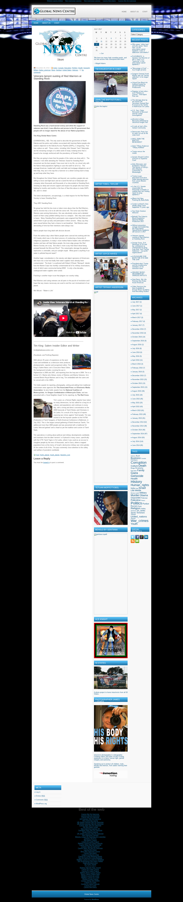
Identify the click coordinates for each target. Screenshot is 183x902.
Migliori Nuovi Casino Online (90, 873)
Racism (134, 506)
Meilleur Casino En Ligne (90, 876)
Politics (136, 503)
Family (140, 470)
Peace (143, 500)
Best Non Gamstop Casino (90, 851)
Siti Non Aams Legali (90, 827)
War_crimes (140, 521)
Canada (61, 68)
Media (138, 490)
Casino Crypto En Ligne (90, 855)
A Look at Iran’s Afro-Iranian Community (139, 127)
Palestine (136, 500)
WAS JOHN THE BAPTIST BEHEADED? (138, 140)
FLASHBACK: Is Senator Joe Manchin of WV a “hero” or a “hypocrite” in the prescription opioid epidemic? (140, 60)
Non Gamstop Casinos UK (90, 829)
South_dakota (55, 455)
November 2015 (138, 379)
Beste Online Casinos (90, 832)
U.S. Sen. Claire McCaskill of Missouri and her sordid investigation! (140, 112)
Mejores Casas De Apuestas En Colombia (90, 837)
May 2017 (135, 310)
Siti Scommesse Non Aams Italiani (90, 861)
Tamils (133, 513)
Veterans (75, 70)
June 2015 (136, 399)
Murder (135, 495)
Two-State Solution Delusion (139, 212)
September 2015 (138, 387)
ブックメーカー (90, 866)
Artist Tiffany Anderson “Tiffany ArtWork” (140, 147)
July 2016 (135, 348)
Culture (134, 466)
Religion (135, 508)
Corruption (139, 462)
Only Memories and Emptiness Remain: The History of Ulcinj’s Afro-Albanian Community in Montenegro (140, 168)
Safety (143, 509)
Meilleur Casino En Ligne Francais (90, 843)
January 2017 (137, 325)
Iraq (137, 488)
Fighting (74, 68)
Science (133, 511)
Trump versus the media (138, 152)
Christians (134, 460)
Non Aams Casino (90, 840)
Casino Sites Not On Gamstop (90, 825)
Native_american (45, 70)
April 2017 (135, 314)
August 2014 (136, 437)
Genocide (137, 476)
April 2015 (135, 406)
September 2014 (138, 434)
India (133, 488)
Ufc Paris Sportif (90, 864)
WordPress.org (41, 804)
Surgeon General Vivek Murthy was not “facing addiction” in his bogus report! (140, 76)
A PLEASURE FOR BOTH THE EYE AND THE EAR (140, 258)
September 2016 (138, 341)
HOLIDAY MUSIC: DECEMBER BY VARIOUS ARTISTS (139, 273)
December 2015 (138, 375)
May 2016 (135, 356)
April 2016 (135, 360)
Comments (42, 800)
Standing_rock (65, 455)
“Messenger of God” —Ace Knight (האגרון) (140, 69)
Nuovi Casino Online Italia (90, 874)
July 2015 (135, 395)
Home (124, 12)
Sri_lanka (141, 511)
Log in (38, 792)
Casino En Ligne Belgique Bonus (90, 856)
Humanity (86, 68)
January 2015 (137, 418)
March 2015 (136, 410)
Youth (134, 523)
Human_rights (140, 485)
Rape (140, 506)
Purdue (146, 504)
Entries (40, 796)
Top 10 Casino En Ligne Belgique (90, 858)
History (136, 482)
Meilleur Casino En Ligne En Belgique (90, 860)
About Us (134, 12)
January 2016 (137, 372)
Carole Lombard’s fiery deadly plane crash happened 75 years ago (140, 205)
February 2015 (137, 414)
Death (142, 465)
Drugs (133, 468)
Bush (138, 456)
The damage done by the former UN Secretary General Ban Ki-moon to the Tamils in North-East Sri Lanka (140, 103)
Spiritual (59, 70)
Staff (145, 12)
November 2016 (138, 333)
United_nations (139, 516)
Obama (144, 495)
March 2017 (136, 317)
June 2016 (136, 352)
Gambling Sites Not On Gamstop (90, 830)
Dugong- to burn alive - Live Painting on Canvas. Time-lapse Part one (140, 93)
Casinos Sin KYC (90, 838)
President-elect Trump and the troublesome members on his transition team (140, 266)
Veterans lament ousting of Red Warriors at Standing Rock (140, 237)
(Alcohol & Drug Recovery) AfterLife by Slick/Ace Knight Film (140, 120)
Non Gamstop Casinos (90, 835)
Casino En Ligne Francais (90, 884)
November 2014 (138, 426)
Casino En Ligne (90, 882)
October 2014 (137, 430)
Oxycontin (136, 498)
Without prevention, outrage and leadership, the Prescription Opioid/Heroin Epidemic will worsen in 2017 (140, 228)
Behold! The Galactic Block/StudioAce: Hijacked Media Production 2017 (139, 219)
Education (67, 68)
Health (80, 68)
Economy (139, 468)
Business (136, 458)
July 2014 (135, 441)
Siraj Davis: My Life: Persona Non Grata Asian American (139, 281)
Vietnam (133, 518)
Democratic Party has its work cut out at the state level (140, 133)
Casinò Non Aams (90, 887)
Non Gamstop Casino (90, 821)
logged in (46, 462)
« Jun (102, 53)
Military (36, 70)
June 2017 (136, 306)
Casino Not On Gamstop (90, 814)
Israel (142, 488)
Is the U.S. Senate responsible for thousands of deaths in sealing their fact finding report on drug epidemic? (140, 190)
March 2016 (136, 364)
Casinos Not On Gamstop (90, 816)
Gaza (134, 473)
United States (66, 70)
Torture (133, 514)
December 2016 (138, 329)
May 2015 (135, 403)
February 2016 (137, 368)
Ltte (132, 490)
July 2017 (135, 302)
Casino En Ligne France (90, 842)
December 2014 (138, 422)
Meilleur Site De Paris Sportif (90, 868)
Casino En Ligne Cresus (90, 869)
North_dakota (44, 455)
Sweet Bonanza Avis (90, 863)
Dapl (37, 455)
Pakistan (144, 498)
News (53, 70)
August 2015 (136, 391)
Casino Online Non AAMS (90, 881)
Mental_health (135, 493)
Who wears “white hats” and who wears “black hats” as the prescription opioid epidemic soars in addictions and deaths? (140, 48)
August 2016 (136, 345)
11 (101, 41)
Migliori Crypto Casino (90, 879)
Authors (133, 456)
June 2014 (136, 445)
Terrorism (140, 513)
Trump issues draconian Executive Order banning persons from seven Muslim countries (140, 179)
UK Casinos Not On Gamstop (90, 819)
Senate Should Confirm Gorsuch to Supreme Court (140, 158)
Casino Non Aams (90, 850)
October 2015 (137, 383)
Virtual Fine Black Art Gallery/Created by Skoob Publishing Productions (140, 85)
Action (55, 68)
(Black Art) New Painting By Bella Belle (140, 199)
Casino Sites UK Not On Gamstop (90, 848)
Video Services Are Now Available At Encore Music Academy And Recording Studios (140, 289)
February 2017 (137, 321)
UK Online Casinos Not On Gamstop (90, 822)
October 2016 (137, 337)
